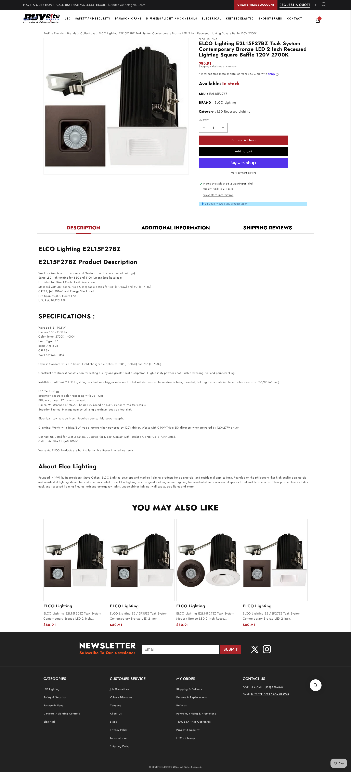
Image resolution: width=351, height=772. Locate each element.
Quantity (204, 120)
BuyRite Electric (53, 33)
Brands (71, 33)
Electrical (211, 18)
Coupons (115, 706)
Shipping (204, 66)
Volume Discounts (121, 697)
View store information (218, 195)
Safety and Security (92, 18)
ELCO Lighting (225, 102)
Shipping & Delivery (189, 689)
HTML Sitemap (185, 738)
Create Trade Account (255, 5)
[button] (316, 685)
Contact (294, 18)
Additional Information (175, 227)
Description (83, 227)
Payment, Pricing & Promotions (196, 714)
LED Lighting (51, 689)
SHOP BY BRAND (270, 18)
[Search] (324, 5)
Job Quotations (119, 689)
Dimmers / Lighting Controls (171, 18)
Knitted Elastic (240, 18)
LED (68, 18)
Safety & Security (54, 697)
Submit (230, 649)
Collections (87, 33)
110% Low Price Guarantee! (194, 722)
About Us (116, 714)
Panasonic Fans (128, 18)
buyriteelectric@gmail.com (126, 5)
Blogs (113, 722)
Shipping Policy (120, 746)
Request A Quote (295, 4)
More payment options (243, 173)
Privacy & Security (188, 730)
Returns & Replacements (192, 697)
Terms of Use (118, 738)
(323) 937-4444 (82, 5)
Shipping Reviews (267, 227)
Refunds (181, 706)
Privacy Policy (118, 730)
